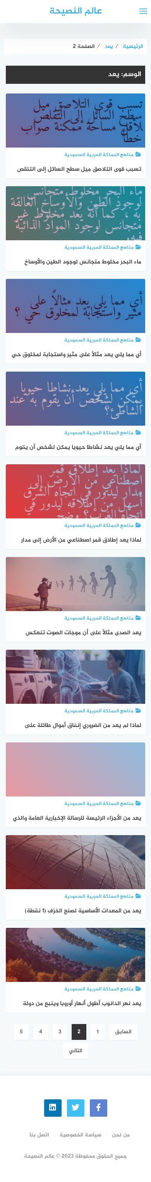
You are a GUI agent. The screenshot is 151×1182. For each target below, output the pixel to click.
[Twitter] (75, 1108)
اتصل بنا (39, 1135)
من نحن (121, 1135)
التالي (75, 1050)
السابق (123, 1031)
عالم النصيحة (75, 11)
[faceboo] (98, 1108)
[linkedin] (53, 1108)
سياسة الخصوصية (80, 1135)
